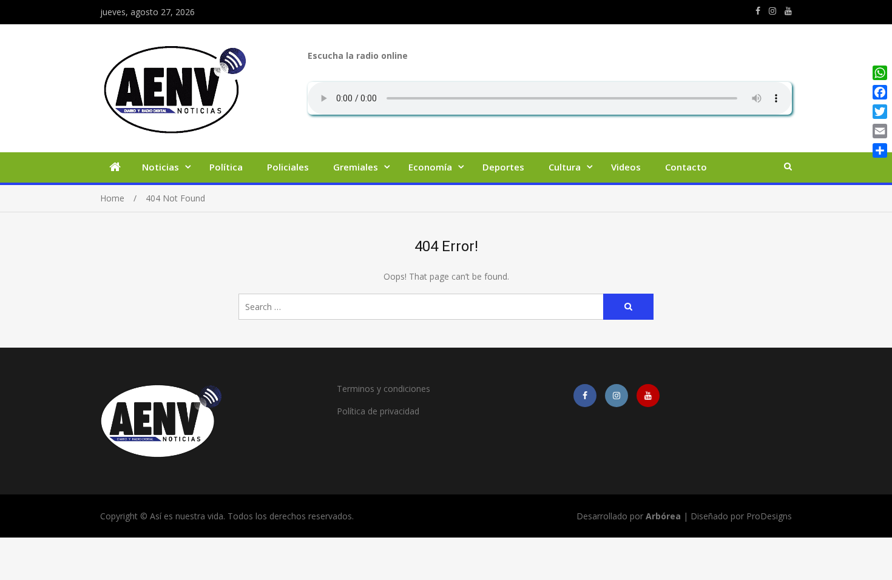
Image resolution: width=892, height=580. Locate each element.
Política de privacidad (378, 411)
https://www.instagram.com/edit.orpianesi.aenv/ (772, 11)
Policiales (288, 167)
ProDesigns (769, 516)
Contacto (686, 167)
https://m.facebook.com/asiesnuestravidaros (757, 11)
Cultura (565, 167)
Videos (626, 167)
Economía (430, 167)
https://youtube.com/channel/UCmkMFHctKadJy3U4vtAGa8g (788, 11)
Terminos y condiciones (383, 388)
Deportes (503, 167)
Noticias (160, 167)
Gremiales (355, 167)
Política (226, 167)
